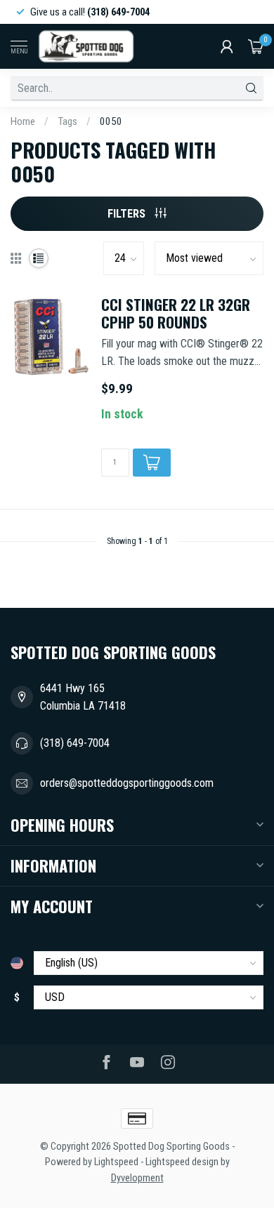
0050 (111, 121)
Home (23, 121)
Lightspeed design (181, 1162)
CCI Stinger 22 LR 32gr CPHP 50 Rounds (175, 313)
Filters (127, 213)
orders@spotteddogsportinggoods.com (127, 783)
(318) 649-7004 (75, 743)
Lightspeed (116, 1162)
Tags (67, 121)
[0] (255, 46)
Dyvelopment (137, 1178)
